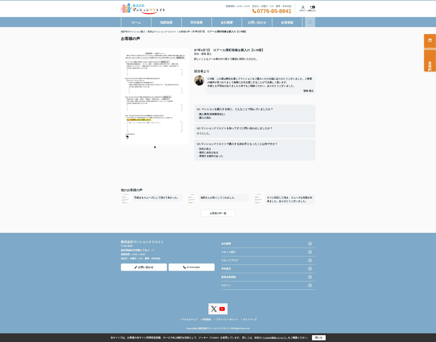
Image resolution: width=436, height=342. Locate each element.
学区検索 (196, 22)
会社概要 (227, 22)
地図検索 (166, 22)
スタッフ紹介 (228, 252)
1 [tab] (155, 147)
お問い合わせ (257, 22)
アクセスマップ (189, 319)
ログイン (302, 10)
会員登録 (287, 22)
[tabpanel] (155, 96)
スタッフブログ (229, 260)
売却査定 (226, 268)
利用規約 (206, 319)
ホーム (136, 22)
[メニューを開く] (310, 22)
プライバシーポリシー (227, 319)
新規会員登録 (228, 277)
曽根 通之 (308, 91)
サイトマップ (249, 319)
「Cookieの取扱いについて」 (274, 338)
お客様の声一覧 (218, 213)
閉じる (318, 337)
